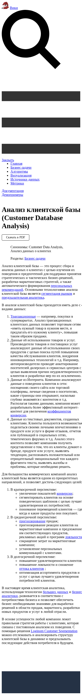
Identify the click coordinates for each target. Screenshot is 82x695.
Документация (13, 191)
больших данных (55, 592)
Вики (14, 8)
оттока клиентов (31, 568)
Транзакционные (23, 316)
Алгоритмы (19, 171)
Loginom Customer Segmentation (54, 631)
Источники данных (25, 179)
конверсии (64, 493)
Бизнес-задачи (20, 167)
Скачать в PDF (15, 237)
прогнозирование (32, 521)
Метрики (17, 183)
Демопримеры (12, 195)
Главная (16, 163)
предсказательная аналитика (23, 297)
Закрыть (8, 160)
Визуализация (20, 175)
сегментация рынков (56, 293)
